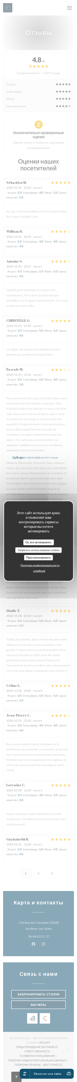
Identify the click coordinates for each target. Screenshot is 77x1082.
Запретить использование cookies (39, 550)
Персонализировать (38, 557)
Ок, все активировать (38, 542)
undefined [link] (39, 570)
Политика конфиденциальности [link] (40, 565)
